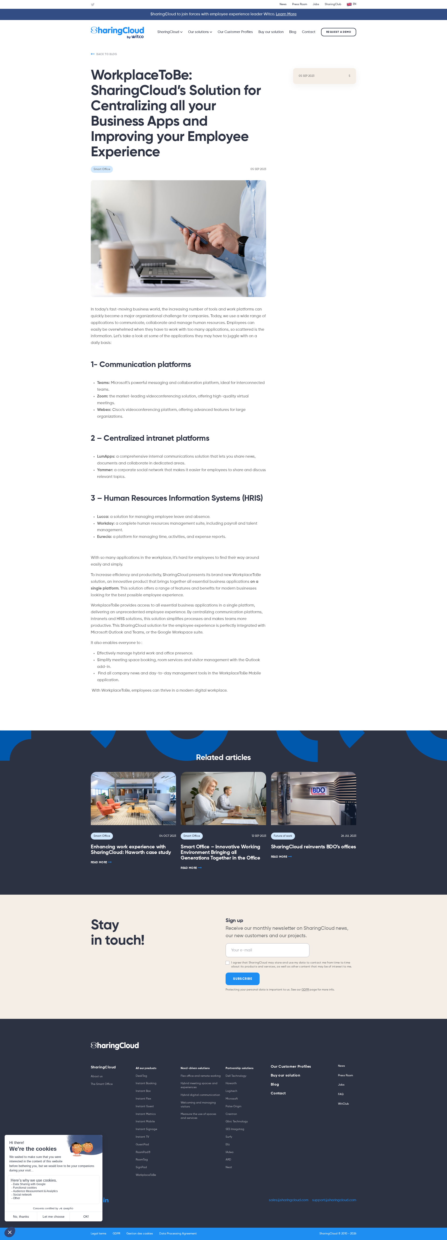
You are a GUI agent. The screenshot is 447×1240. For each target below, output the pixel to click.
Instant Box (143, 1091)
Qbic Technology (237, 1121)
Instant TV (142, 1137)
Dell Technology (236, 1076)
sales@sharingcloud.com (288, 1200)
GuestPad (142, 1144)
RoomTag (142, 1159)
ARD (228, 1159)
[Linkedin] (105, 1200)
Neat (229, 1167)
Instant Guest (145, 1106)
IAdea (230, 1152)
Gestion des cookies (139, 1233)
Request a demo (338, 31)
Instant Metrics (146, 1114)
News (283, 4)
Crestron (231, 1114)
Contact (308, 32)
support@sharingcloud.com (334, 1200)
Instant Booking (146, 1083)
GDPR (305, 989)
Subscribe (242, 979)
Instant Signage (146, 1129)
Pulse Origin (233, 1106)
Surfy (229, 1137)
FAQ (341, 1094)
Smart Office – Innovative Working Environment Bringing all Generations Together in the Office (220, 852)
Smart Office (102, 836)
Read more (99, 862)
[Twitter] (93, 5)
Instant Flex (143, 1098)
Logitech (231, 1091)
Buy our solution (271, 32)
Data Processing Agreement (178, 1233)
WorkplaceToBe (146, 1175)
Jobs (316, 4)
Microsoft (232, 1098)
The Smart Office (102, 1084)
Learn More (286, 14)
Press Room (299, 4)
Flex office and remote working (201, 1076)
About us (97, 1076)
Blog (292, 32)
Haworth (231, 1083)
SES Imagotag (235, 1129)
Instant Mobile (145, 1121)
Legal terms (98, 1233)
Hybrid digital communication (200, 1095)
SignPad (141, 1167)
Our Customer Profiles (235, 32)
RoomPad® (143, 1152)
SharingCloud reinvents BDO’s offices (313, 847)
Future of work (283, 836)
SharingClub (333, 4)
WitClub (343, 1104)
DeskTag (141, 1076)
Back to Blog (106, 54)
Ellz (228, 1144)
